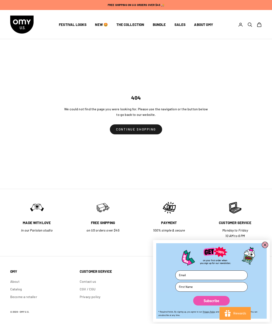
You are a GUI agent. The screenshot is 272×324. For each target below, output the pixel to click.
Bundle (159, 25)
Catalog (16, 289)
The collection (130, 25)
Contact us (88, 281)
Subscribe (211, 300)
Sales (180, 25)
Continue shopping (136, 129)
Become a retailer (23, 297)
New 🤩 (101, 25)
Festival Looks (72, 25)
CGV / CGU (87, 289)
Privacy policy (90, 297)
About (15, 281)
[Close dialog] (265, 245)
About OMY (203, 25)
